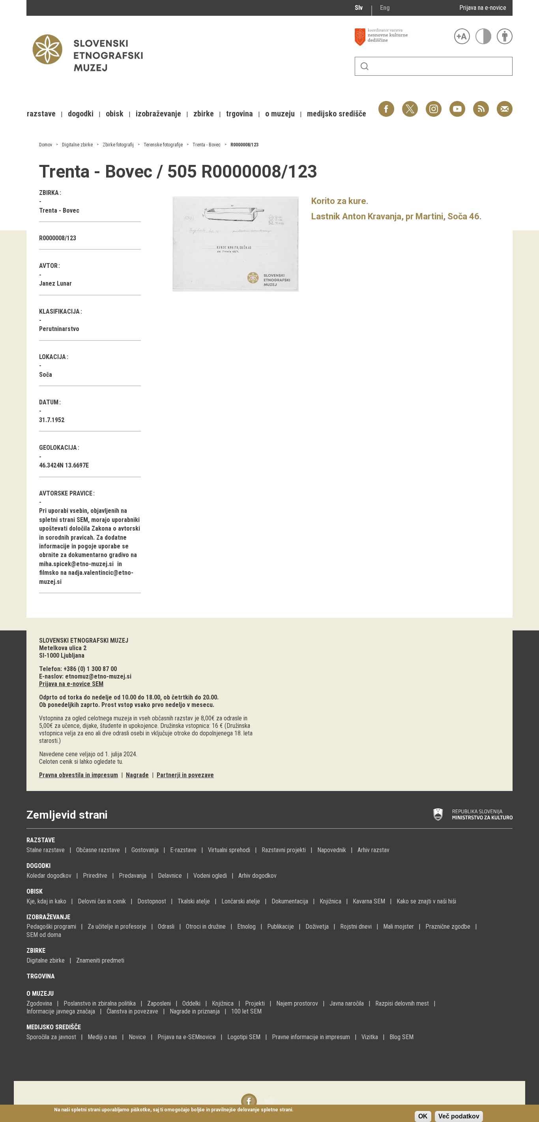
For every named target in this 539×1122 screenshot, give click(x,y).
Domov (45, 145)
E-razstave (183, 850)
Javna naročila (346, 1003)
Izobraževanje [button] (158, 113)
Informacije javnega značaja (60, 1011)
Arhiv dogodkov (257, 875)
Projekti (255, 1003)
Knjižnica (330, 901)
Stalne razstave (45, 850)
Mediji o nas (102, 1037)
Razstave (40, 840)
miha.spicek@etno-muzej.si (76, 564)
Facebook (386, 104)
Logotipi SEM (243, 1037)
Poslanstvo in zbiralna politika (100, 1003)
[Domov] (91, 75)
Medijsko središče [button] (336, 113)
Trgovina (40, 976)
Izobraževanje (48, 917)
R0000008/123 (244, 145)
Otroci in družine (206, 926)
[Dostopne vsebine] (505, 36)
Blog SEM (401, 1037)
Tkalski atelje (194, 901)
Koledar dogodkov (48, 875)
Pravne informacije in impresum (311, 1037)
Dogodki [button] (81, 113)
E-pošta (505, 104)
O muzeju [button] (280, 113)
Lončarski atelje (240, 901)
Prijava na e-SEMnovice (186, 1037)
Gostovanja (145, 850)
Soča (45, 374)
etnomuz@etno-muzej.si (98, 676)
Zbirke (35, 950)
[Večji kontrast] (483, 36)
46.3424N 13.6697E (64, 465)
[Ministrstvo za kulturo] (473, 814)
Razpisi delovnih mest (402, 1003)
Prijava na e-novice (482, 7)
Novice (137, 1037)
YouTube (457, 104)
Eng (385, 7)
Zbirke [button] (203, 113)
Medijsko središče (53, 1027)
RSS (479, 104)
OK (423, 1116)
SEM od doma (43, 935)
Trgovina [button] (239, 113)
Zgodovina (39, 1003)
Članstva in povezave (132, 1011)
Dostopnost (151, 901)
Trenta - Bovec (207, 145)
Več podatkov (458, 1116)
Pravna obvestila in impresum (78, 775)
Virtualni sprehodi (229, 850)
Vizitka (369, 1037)
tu (119, 761)
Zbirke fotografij (118, 145)
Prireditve (95, 875)
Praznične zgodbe (447, 926)
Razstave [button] (41, 113)
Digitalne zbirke (77, 145)
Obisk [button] (115, 113)
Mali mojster (398, 926)
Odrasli (166, 926)
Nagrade (137, 775)
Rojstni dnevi (356, 926)
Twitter (410, 104)
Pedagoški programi (51, 926)
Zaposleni (159, 1003)
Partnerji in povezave (185, 775)
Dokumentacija (289, 901)
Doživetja (317, 926)
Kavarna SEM (369, 901)
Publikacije (280, 926)
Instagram (434, 104)
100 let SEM (246, 1011)
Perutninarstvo (59, 329)
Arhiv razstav (373, 850)
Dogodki (38, 866)
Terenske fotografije (163, 145)
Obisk (34, 891)
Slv (359, 7)
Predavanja (132, 875)
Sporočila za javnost (51, 1037)
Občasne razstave (98, 850)
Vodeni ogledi (210, 875)
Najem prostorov (297, 1003)
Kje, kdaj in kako (46, 901)
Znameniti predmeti (100, 960)
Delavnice (170, 875)
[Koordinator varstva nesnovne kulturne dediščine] (402, 37)
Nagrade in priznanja (195, 1011)
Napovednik (331, 850)
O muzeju (40, 993)
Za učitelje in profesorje (117, 926)
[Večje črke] (462, 36)
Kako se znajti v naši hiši (426, 901)
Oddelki (191, 1003)
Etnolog (246, 926)
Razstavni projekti (284, 850)
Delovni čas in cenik (102, 901)
